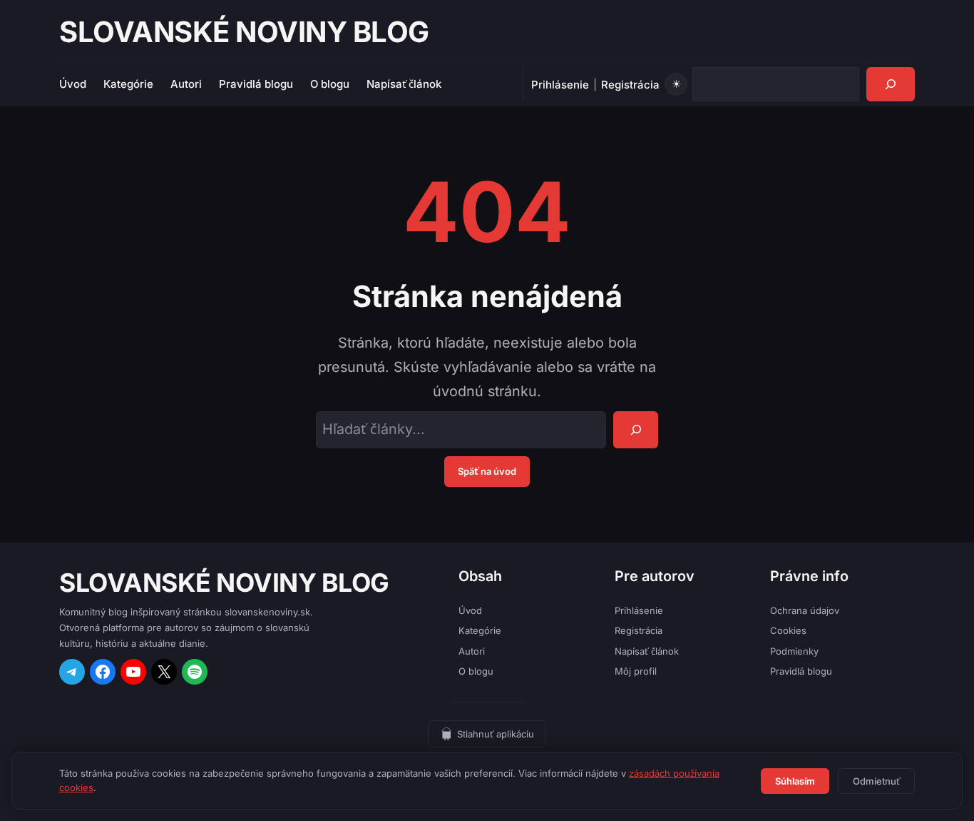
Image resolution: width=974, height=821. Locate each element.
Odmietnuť (876, 781)
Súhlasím (795, 781)
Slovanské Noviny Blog (244, 31)
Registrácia (630, 84)
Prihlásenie (560, 84)
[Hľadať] (890, 84)
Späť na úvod (487, 471)
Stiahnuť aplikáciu (495, 734)
